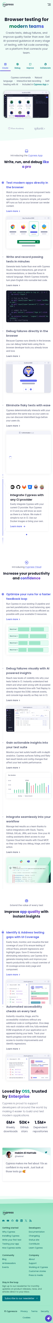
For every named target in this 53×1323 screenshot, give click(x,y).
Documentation (37, 1231)
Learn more (12, 211)
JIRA (24, 833)
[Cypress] (22, 4)
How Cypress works (11, 1247)
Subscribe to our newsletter (19, 1298)
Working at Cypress (38, 1267)
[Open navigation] (49, 4)
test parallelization (19, 607)
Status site (34, 1239)
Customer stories (37, 1271)
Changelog (34, 1235)
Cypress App (40, 84)
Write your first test (11, 1239)
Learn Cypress (36, 1247)
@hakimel (19, 1156)
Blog (4, 1259)
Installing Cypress (10, 1235)
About (32, 1259)
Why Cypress (8, 1231)
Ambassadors (9, 1263)
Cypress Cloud (33, 567)
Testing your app (10, 1243)
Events (5, 1267)
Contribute (34, 1243)
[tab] (5, 66)
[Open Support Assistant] (48, 1318)
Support (33, 1263)
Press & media (36, 1275)
